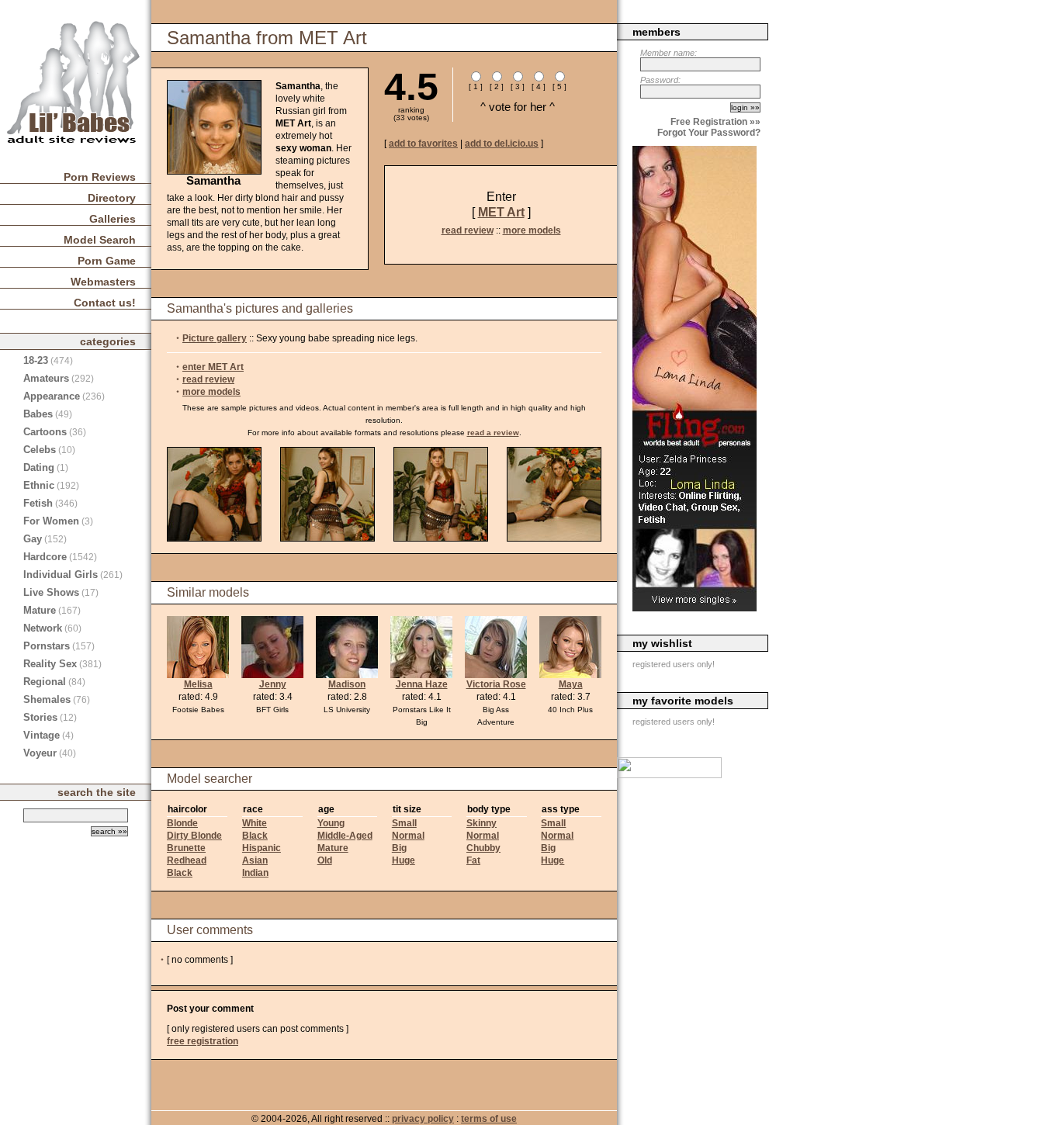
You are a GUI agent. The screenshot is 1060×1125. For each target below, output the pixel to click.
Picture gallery (214, 338)
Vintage (41, 735)
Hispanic (261, 848)
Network (42, 628)
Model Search (100, 240)
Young (331, 823)
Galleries (112, 219)
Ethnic (38, 485)
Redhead (186, 860)
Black (179, 872)
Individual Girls (60, 574)
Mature (332, 848)
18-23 (35, 360)
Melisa (198, 684)
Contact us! (105, 302)
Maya (571, 684)
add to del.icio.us (502, 143)
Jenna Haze (422, 684)
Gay (32, 539)
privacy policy (423, 1118)
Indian (255, 872)
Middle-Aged (344, 835)
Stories (40, 717)
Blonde (182, 823)
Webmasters (103, 281)
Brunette (186, 848)
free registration (202, 1041)
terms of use (489, 1118)
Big (399, 848)
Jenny (272, 684)
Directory (112, 198)
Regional (44, 681)
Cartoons (45, 432)
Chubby (483, 848)
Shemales (47, 699)
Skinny (481, 823)
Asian (255, 860)
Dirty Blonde (194, 835)
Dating (38, 467)
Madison (346, 684)
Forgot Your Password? (708, 132)
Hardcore (45, 556)
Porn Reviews (100, 177)
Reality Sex (50, 664)
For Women (51, 521)
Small (404, 823)
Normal (408, 835)
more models (532, 230)
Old (324, 860)
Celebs (39, 449)
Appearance (51, 396)
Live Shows (51, 592)
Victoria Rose (496, 684)
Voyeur (40, 753)
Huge (403, 860)
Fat (473, 860)
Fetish (38, 503)
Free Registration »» (715, 121)
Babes (38, 414)
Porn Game (107, 260)
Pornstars (46, 646)
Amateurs (46, 378)
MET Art (501, 212)
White (254, 823)
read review (468, 230)
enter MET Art (213, 367)
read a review (493, 432)
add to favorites (423, 143)
